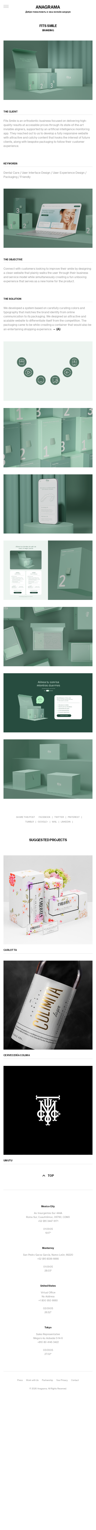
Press (20, 1380)
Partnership (47, 1380)
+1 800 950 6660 (48, 1300)
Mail (54, 822)
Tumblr (29, 822)
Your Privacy (62, 1380)
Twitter (59, 817)
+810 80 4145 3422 (48, 1342)
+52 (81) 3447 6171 (48, 1221)
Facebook (44, 817)
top (51, 1175)
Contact (75, 1380)
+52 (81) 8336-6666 (48, 1259)
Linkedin (66, 822)
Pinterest (74, 817)
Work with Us (32, 1380)
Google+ (43, 822)
